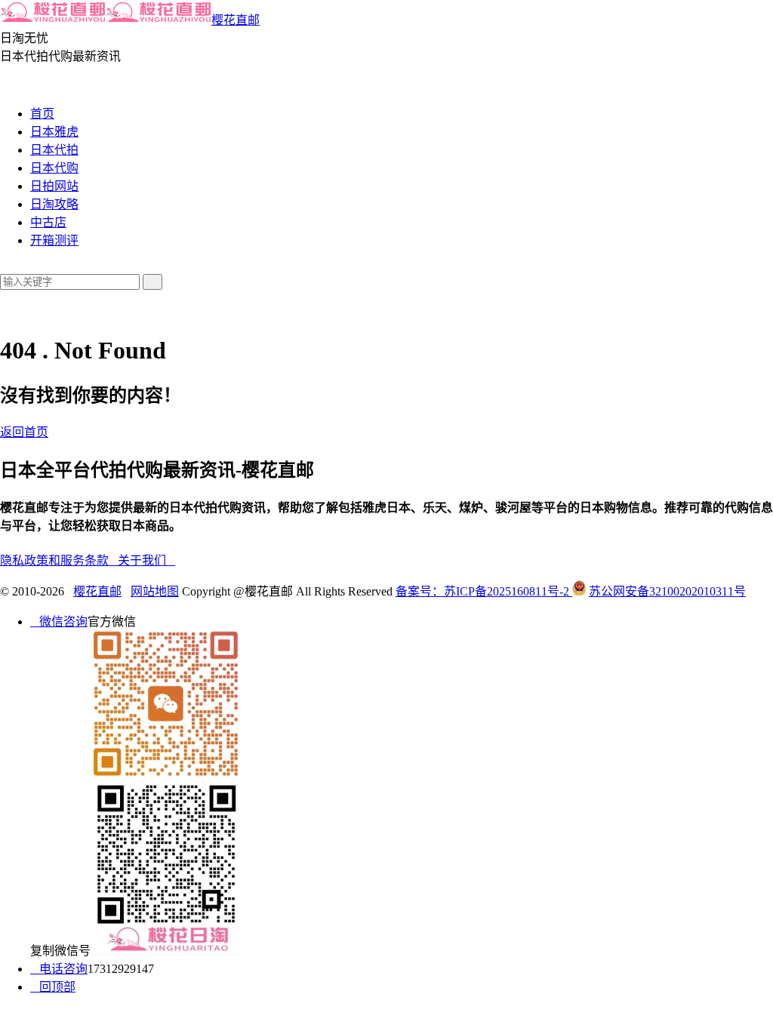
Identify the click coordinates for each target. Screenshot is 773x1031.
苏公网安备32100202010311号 (667, 591)
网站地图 (155, 591)
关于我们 (146, 560)
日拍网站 (54, 186)
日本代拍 (54, 149)
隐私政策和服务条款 (59, 560)
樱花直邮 (235, 20)
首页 (42, 113)
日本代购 (54, 168)
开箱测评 (54, 240)
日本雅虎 (54, 131)
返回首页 (24, 432)
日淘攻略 (54, 204)
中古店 (48, 222)
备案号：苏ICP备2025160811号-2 (484, 591)
